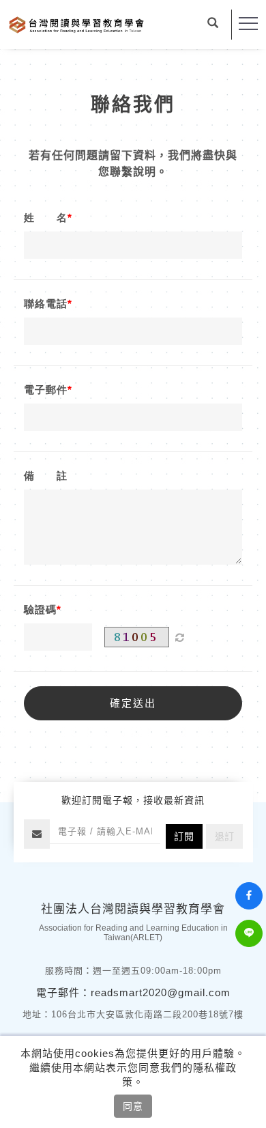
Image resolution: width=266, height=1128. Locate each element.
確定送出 (133, 703)
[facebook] (250, 896)
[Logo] (76, 23)
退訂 (224, 836)
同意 (133, 1106)
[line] (250, 933)
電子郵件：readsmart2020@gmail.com (133, 992)
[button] (213, 24)
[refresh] (179, 637)
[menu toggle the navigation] (248, 24)
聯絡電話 (46, 303)
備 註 (46, 475)
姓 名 (46, 217)
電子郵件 (46, 389)
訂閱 (184, 836)
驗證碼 (40, 609)
